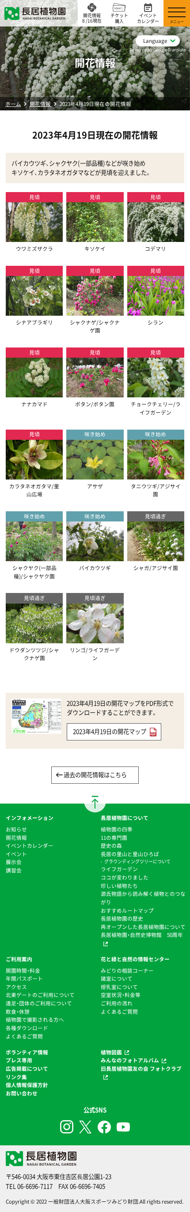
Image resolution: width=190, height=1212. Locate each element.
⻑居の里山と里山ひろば (130, 854)
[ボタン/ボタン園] (94, 393)
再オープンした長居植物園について (143, 927)
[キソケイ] (94, 238)
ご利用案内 (19, 959)
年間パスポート (24, 978)
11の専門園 (114, 838)
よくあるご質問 (24, 1036)
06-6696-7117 (35, 1186)
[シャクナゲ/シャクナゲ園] (94, 311)
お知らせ (16, 829)
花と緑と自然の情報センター (135, 959)
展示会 (14, 862)
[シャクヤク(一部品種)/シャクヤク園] (34, 557)
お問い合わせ (22, 1093)
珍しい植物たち (119, 886)
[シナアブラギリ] (34, 311)
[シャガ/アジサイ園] (155, 557)
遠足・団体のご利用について (39, 1003)
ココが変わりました (124, 877)
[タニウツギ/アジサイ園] (155, 475)
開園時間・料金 (23, 970)
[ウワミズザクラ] (34, 238)
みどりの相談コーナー (127, 970)
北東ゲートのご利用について (40, 995)
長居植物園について (124, 818)
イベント (16, 854)
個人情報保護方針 (27, 1085)
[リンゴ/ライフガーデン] (94, 639)
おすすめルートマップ (127, 910)
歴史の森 (111, 846)
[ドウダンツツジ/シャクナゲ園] (34, 639)
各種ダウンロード (27, 1028)
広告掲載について (27, 1068)
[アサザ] (94, 475)
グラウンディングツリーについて (137, 861)
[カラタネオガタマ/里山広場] (34, 475)
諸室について (117, 978)
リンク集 (16, 1077)
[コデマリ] (155, 238)
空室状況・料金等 (121, 995)
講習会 (14, 870)
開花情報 (40, 104)
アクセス (16, 987)
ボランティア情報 (27, 1052)
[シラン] (155, 311)
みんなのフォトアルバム (130, 1060)
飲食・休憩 (18, 1012)
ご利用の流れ (117, 1003)
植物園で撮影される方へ (35, 1019)
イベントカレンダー (29, 846)
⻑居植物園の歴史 (122, 918)
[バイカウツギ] (94, 557)
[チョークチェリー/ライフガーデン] (155, 393)
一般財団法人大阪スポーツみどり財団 (93, 1201)
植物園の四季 (117, 829)
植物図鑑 (111, 1052)
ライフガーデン (119, 869)
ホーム (13, 104)
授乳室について (119, 987)
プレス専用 (19, 1060)
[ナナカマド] (34, 393)
